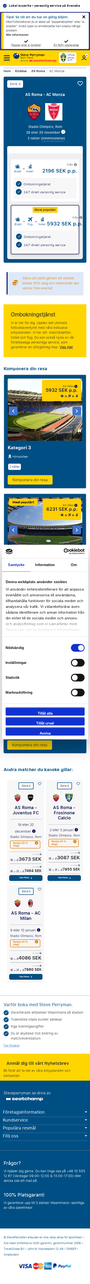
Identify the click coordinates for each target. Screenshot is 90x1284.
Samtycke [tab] (16, 565)
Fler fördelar (12, 1045)
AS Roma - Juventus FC (25, 810)
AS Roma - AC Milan (26, 915)
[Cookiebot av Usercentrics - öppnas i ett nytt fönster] (64, 551)
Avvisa (45, 733)
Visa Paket (24, 877)
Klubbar (21, 71)
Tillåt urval (45, 723)
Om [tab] (74, 565)
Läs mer (10, 1212)
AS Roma (38, 71)
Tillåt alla (45, 713)
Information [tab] (45, 565)
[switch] (77, 663)
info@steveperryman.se (57, 1181)
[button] (7, 58)
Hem (7, 71)
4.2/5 (57, 6)
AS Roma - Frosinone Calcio (64, 813)
